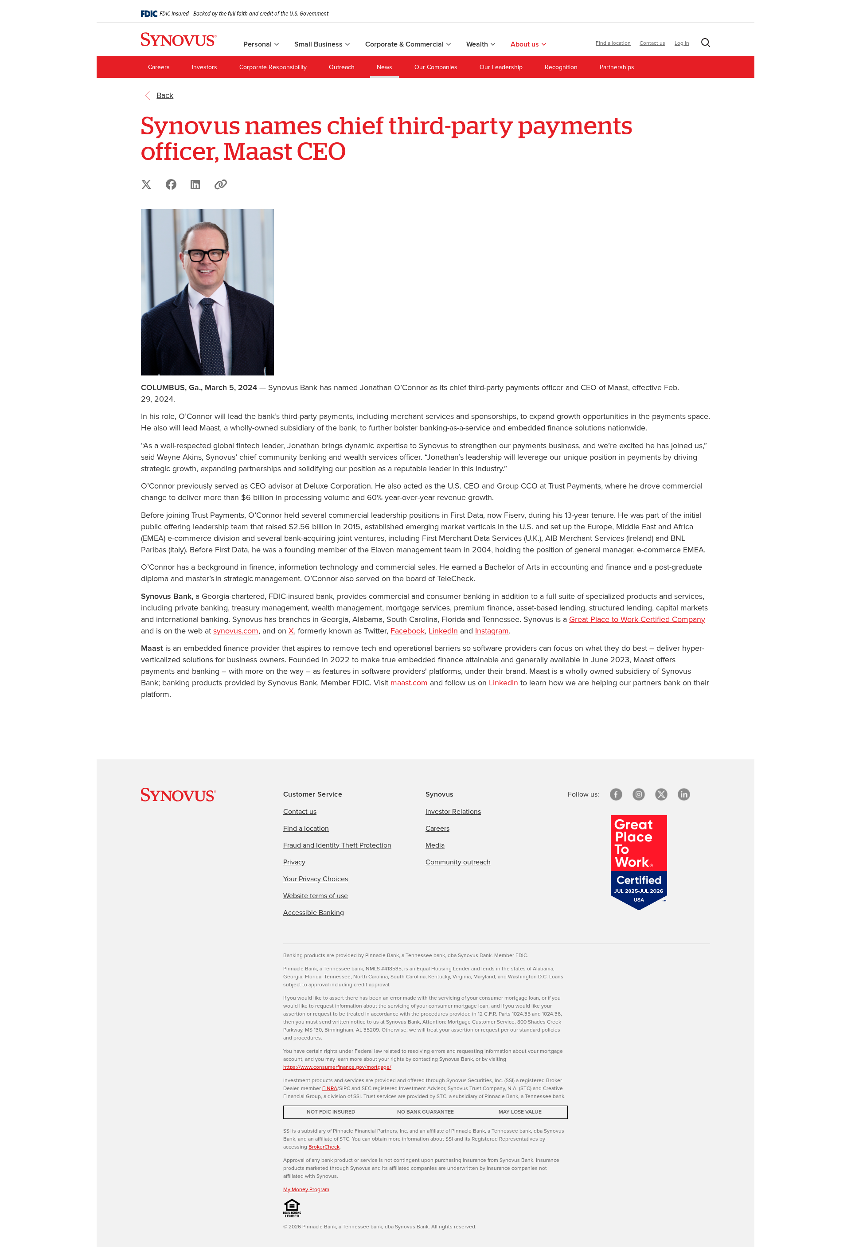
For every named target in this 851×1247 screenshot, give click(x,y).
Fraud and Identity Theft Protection (337, 845)
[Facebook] (616, 794)
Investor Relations (453, 811)
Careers (437, 828)
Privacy (294, 862)
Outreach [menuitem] (342, 67)
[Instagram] (638, 794)
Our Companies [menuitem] (435, 67)
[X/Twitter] (661, 794)
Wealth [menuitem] (478, 44)
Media (435, 845)
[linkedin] (684, 794)
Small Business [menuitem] (319, 44)
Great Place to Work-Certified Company (637, 619)
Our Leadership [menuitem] (501, 67)
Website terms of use (315, 896)
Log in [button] (682, 43)
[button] (704, 44)
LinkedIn (443, 631)
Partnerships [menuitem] (617, 67)
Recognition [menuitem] (561, 67)
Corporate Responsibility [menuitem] (273, 67)
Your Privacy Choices (315, 879)
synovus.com (235, 631)
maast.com (409, 682)
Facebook (407, 631)
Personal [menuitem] (258, 44)
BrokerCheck (324, 1147)
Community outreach (458, 862)
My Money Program (306, 1189)
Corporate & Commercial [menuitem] (405, 44)
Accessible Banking (313, 912)
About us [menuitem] (526, 44)
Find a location (613, 43)
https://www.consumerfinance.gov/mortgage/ (337, 1067)
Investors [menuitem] (204, 67)
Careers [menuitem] (159, 67)
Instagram (492, 631)
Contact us (652, 43)
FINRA (329, 1088)
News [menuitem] (384, 67)
